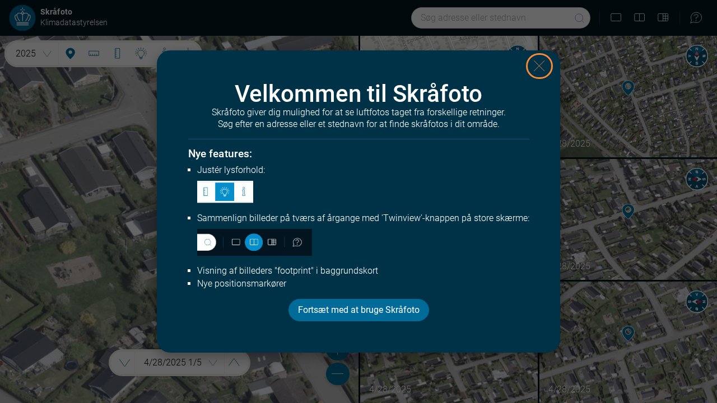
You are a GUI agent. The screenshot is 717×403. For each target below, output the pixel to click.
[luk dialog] (539, 66)
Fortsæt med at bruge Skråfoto (359, 309)
